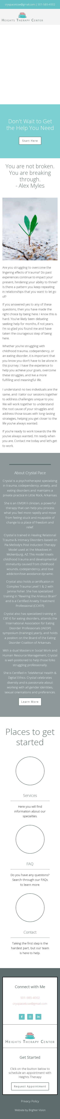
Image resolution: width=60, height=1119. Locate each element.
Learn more (30, 701)
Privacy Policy (30, 1101)
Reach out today (30, 89)
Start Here (30, 140)
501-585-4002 (30, 998)
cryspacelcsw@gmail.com (30, 1003)
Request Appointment (30, 1086)
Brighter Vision (37, 1110)
